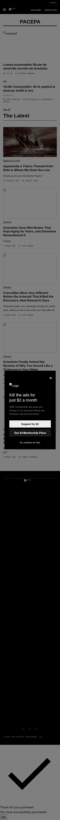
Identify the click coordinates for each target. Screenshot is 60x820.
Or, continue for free (30, 442)
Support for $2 (30, 424)
